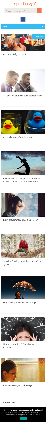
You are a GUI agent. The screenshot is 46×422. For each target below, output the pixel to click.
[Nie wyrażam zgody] (43, 414)
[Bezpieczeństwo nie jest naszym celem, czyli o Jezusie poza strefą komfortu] (23, 163)
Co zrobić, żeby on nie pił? (15, 54)
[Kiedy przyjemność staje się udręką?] (23, 205)
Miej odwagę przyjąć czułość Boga (19, 302)
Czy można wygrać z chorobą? (17, 385)
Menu (5, 26)
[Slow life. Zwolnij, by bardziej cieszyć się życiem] (23, 246)
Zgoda (23, 418)
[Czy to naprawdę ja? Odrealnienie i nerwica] (23, 329)
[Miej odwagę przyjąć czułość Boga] (23, 287)
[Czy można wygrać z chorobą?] (23, 370)
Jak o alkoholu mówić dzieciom (17, 137)
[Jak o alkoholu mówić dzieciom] (23, 122)
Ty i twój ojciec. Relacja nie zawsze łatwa (22, 95)
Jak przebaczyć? (22, 4)
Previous (10, 402)
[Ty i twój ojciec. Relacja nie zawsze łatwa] (23, 80)
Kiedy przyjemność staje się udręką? (20, 220)
